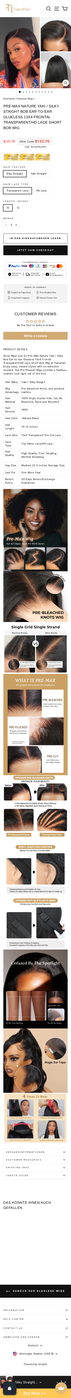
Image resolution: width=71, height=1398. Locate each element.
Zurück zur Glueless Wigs (38, 1290)
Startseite (9, 98)
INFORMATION (13, 1310)
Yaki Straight (39, 173)
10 (7, 207)
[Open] (9, 1388)
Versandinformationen (25, 1152)
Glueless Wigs (25, 98)
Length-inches (15, 201)
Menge (8, 218)
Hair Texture (14, 167)
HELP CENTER (13, 1319)
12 (18, 207)
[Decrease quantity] (57, 1382)
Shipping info (17, 1167)
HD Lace (41, 190)
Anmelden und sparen (21, 1337)
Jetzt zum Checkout (35, 250)
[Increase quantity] (65, 1382)
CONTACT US (13, 1328)
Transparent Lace (17, 190)
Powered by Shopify (35, 1364)
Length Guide (17, 1175)
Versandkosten (38, 146)
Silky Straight (14, 173)
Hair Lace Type (15, 184)
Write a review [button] (35, 336)
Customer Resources (24, 1160)
